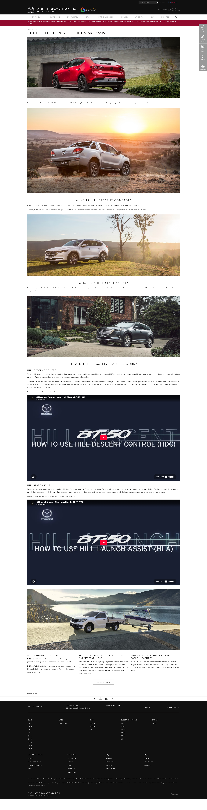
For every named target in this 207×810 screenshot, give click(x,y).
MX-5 (154, 723)
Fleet (152, 17)
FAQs (107, 755)
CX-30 (30, 726)
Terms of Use (71, 769)
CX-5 (29, 730)
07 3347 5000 (176, 10)
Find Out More (103, 682)
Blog (145, 755)
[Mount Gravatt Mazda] (31, 10)
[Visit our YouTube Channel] (100, 699)
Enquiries (165, 17)
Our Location (164, 9)
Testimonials (148, 762)
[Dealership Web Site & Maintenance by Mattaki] (175, 794)
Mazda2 (93, 723)
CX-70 (30, 742)
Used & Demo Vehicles (35, 755)
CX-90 (30, 748)
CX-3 (29, 723)
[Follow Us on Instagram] (95, 699)
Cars (92, 720)
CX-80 (30, 745)
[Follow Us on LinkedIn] (106, 699)
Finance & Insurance (35, 765)
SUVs (30, 720)
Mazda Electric (110, 769)
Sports (155, 720)
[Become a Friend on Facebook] (112, 699)
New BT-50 (63, 723)
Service (88, 17)
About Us (109, 758)
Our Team (109, 765)
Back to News (32, 694)
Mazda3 (93, 726)
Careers (147, 758)
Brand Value (110, 762)
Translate (175, 2)
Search (176, 16)
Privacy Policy (71, 772)
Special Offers (72, 17)
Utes (61, 720)
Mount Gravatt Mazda (56, 9)
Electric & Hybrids (129, 720)
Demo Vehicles (54, 17)
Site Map (147, 765)
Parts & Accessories (106, 17)
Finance (124, 17)
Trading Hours (172, 707)
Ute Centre (139, 17)
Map (146, 707)
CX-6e (30, 736)
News (69, 765)
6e (91, 730)
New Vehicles (36, 17)
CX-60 (30, 739)
